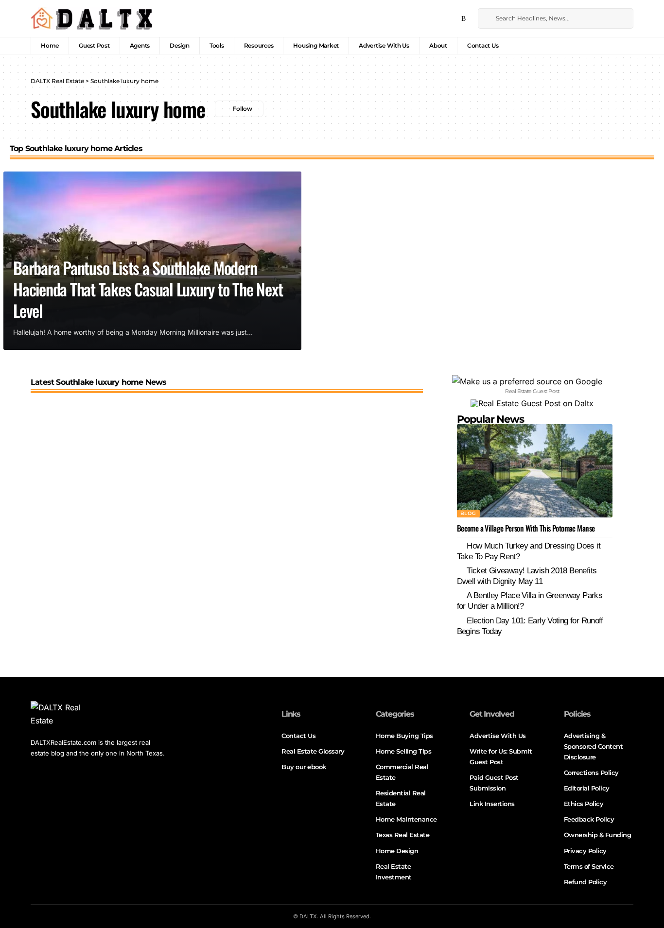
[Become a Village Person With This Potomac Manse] (534, 470)
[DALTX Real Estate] (91, 18)
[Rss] (463, 19)
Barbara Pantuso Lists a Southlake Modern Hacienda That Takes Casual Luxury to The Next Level (147, 289)
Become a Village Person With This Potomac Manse (526, 528)
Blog (468, 513)
